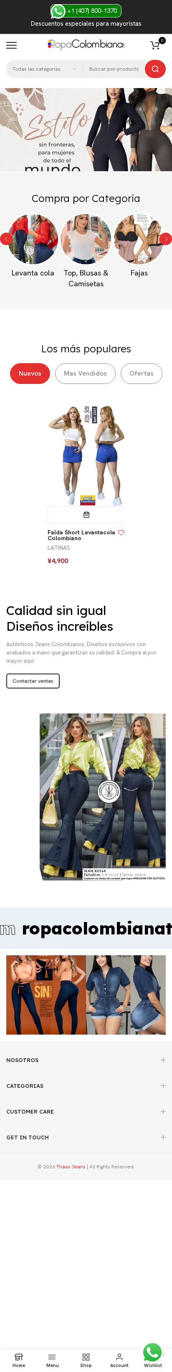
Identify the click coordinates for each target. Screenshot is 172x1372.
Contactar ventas (33, 681)
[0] (154, 45)
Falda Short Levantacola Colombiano (81, 535)
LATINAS (59, 547)
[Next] (165, 239)
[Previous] (6, 239)
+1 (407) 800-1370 (91, 11)
